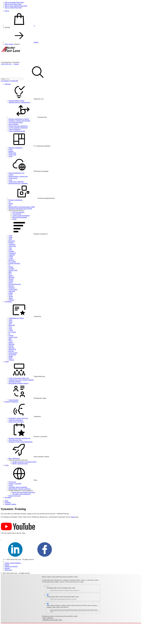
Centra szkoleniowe (15, 129)
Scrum (10, 156)
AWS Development (18, 212)
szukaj (3, 79)
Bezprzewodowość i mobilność (18, 183)
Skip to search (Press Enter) (13, 4)
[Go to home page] (15, 60)
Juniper (11, 275)
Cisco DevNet (16, 214)
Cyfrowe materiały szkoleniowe (18, 127)
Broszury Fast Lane (14, 496)
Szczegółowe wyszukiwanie (9, 81)
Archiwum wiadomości (16, 420)
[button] (17, 44)
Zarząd (11, 485)
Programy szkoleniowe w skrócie (19, 119)
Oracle (11, 282)
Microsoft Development (19, 217)
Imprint (7, 564)
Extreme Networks (14, 263)
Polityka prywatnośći (11, 566)
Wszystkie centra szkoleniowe (21, 494)
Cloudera (11, 251)
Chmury (11, 174)
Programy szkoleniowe (16, 147)
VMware (11, 300)
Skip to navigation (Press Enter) (14, 2)
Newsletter (8, 497)
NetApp (11, 279)
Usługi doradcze (13, 400)
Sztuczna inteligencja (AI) (16, 173)
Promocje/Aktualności (11, 401)
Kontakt (16, 64)
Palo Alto (11, 347)
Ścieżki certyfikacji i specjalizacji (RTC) (24, 462)
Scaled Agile (12, 154)
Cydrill (11, 258)
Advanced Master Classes (16, 100)
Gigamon (11, 268)
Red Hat (11, 286)
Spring (14, 219)
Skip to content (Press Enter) (13, 7)
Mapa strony (8, 570)
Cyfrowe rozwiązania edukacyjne (19, 378)
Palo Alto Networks (15, 284)
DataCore (11, 260)
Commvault (12, 253)
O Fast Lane (12, 482)
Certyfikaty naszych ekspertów (18, 487)
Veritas (11, 296)
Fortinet (11, 267)
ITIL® (11, 149)
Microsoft (11, 277)
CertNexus (12, 244)
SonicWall (12, 291)
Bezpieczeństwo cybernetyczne (18, 176)
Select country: (9, 44)
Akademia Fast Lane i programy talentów (21, 380)
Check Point (12, 246)
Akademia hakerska (15, 381)
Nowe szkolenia (13, 124)
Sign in (7, 11)
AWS (10, 239)
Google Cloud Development (21, 215)
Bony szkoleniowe (14, 458)
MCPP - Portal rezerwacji (20, 463)
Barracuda (12, 241)
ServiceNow (12, 354)
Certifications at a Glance (16, 318)
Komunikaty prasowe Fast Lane (18, 418)
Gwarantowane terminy (16, 122)
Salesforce (12, 287)
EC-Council (12, 261)
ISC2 (10, 274)
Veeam (11, 298)
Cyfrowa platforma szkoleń (17, 131)
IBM (10, 272)
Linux (10, 180)
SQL (10, 205)
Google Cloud (13, 270)
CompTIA (12, 255)
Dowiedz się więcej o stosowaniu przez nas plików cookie (60, 616)
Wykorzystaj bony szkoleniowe (18, 126)
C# (9, 201)
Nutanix (11, 281)
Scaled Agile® (13, 289)
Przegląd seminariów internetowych (19, 438)
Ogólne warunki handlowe (13, 563)
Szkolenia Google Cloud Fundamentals (20, 442)
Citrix (10, 249)
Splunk (11, 293)
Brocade (11, 242)
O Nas (7, 465)
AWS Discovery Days (15, 440)
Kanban (11, 151)
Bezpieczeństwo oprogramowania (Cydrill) (22, 207)
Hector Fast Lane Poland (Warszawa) (23, 492)
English (36, 42)
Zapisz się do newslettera (16, 421)
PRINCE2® (12, 153)
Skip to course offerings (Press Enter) (16, 6)
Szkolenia (8, 84)
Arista (10, 235)
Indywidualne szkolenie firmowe (18, 383)
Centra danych (13, 178)
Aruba (10, 237)
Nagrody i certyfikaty (15, 483)
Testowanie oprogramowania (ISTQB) (20, 208)
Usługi (7, 361)
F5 (9, 265)
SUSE (10, 294)
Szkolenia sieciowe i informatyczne (19, 102)
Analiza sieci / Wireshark (16, 181)
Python (11, 203)
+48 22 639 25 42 (6, 64)
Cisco (10, 248)
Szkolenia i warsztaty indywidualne (19, 120)
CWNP (11, 256)
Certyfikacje (8, 301)
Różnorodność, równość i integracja (19, 489)
